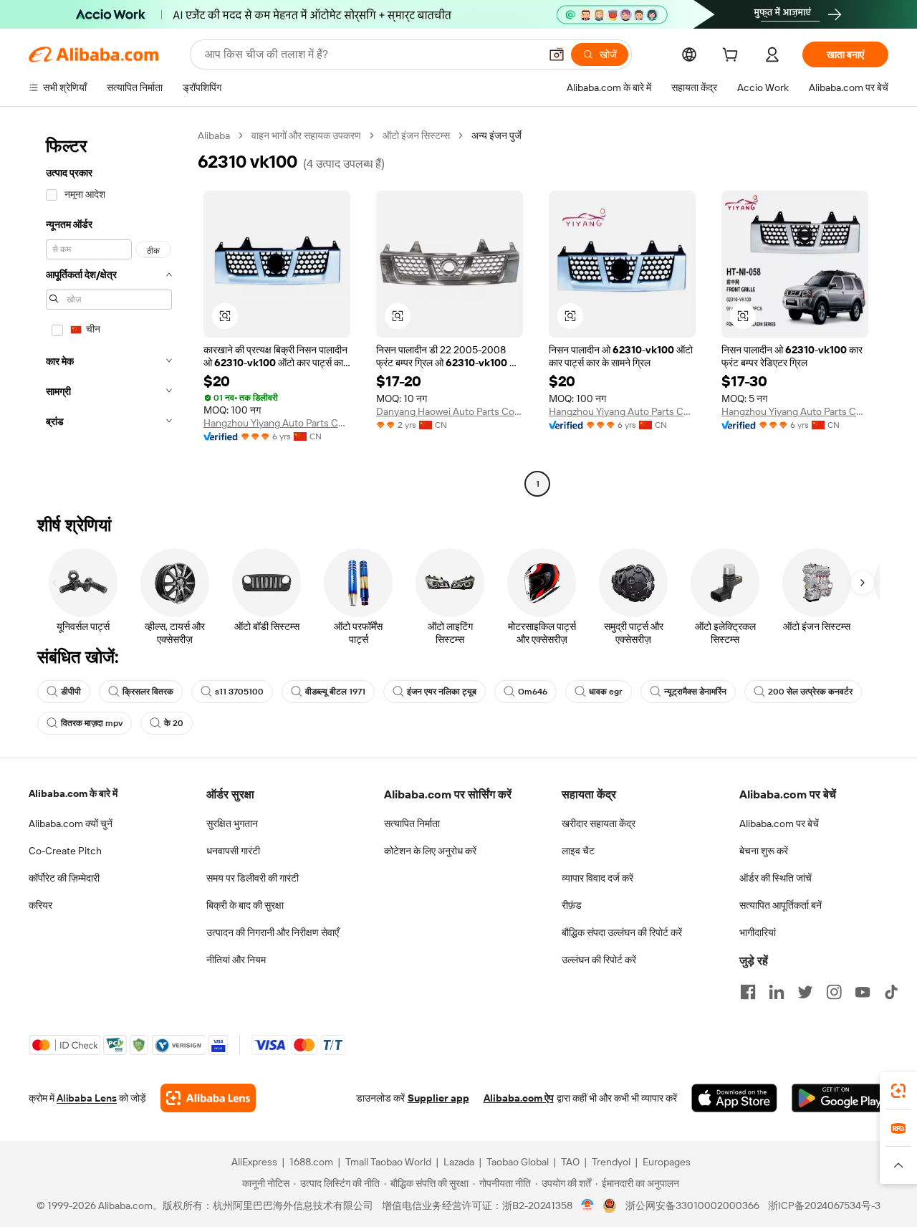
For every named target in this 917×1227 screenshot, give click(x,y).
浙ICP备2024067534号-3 (824, 1205)
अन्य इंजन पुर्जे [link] (496, 135)
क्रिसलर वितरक (148, 692)
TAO (570, 1162)
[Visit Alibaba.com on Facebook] (748, 992)
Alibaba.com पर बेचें (779, 823)
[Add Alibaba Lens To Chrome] (208, 1098)
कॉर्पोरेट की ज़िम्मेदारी (64, 878)
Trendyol (611, 1162)
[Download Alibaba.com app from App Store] (734, 1098)
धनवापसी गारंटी (233, 850)
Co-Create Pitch (65, 850)
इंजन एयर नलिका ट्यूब (441, 692)
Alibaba (214, 135)
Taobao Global (517, 1162)
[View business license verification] (588, 1205)
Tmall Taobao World (388, 1162)
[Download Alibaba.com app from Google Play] (840, 1098)
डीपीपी (71, 692)
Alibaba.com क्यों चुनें (70, 823)
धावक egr (606, 692)
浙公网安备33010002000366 (692, 1205)
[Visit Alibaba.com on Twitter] (805, 992)
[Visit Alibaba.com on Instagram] (833, 992)
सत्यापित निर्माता (412, 823)
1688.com (311, 1162)
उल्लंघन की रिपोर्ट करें (599, 959)
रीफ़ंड (572, 905)
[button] (556, 54)
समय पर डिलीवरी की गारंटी (252, 878)
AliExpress (254, 1162)
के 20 (173, 723)
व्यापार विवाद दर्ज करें (597, 878)
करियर (40, 905)
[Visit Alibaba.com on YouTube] (862, 992)
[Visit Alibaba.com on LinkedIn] (776, 992)
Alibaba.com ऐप (519, 1098)
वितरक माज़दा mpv (92, 723)
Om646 (532, 692)
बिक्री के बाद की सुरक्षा (245, 905)
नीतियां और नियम (236, 959)
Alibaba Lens (87, 1098)
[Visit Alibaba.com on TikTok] (891, 992)
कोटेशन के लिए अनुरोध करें (430, 850)
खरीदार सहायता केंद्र (598, 823)
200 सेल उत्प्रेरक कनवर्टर (810, 692)
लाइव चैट (578, 850)
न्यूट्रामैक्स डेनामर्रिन (695, 692)
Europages (667, 1162)
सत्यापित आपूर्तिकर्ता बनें (780, 905)
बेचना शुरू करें (763, 850)
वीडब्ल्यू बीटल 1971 (335, 692)
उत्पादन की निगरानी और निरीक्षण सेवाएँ (272, 932)
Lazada (458, 1162)
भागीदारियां (757, 932)
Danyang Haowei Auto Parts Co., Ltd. (449, 411)
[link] (898, 1090)
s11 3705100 (239, 692)
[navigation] (109, 311)
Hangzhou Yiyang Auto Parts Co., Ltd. (276, 423)
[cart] (733, 56)
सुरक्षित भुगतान (232, 823)
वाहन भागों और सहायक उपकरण (306, 135)
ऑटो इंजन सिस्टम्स (416, 135)
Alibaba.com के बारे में (73, 793)
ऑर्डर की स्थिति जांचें (775, 878)
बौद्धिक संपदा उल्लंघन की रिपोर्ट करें (622, 932)
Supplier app (438, 1098)
